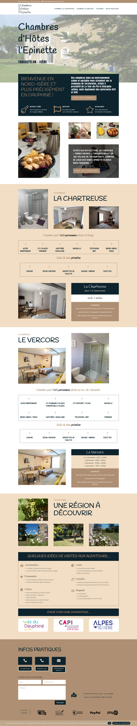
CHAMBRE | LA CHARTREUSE (64, 8)
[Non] (135, 723)
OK (109, 723)
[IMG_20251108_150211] (42, 484)
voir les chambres (83, 98)
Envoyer (60, 702)
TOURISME (99, 8)
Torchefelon (99, 153)
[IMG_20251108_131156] (42, 318)
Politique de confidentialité (121, 723)
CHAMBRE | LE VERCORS (85, 8)
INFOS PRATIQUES (112, 8)
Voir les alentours (86, 171)
